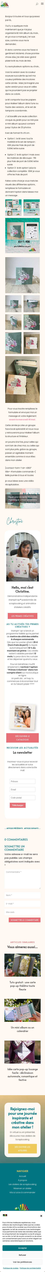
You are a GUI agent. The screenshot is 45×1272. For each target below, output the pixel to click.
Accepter (22, 1248)
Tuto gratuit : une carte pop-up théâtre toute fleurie (23, 985)
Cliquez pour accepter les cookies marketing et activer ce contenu (22, 498)
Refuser (22, 1255)
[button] (41, 1216)
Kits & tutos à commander (22, 1192)
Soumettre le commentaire (24, 919)
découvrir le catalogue (22, 738)
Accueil (22, 1176)
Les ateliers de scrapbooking (22, 1184)
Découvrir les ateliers (22, 1148)
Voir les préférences (22, 1262)
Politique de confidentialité (30, 1268)
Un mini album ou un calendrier (22, 1029)
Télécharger (17, 805)
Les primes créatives (23, 615)
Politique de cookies (10, 1268)
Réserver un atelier (22, 1188)
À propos (22, 1180)
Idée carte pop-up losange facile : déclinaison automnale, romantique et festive (22, 1074)
